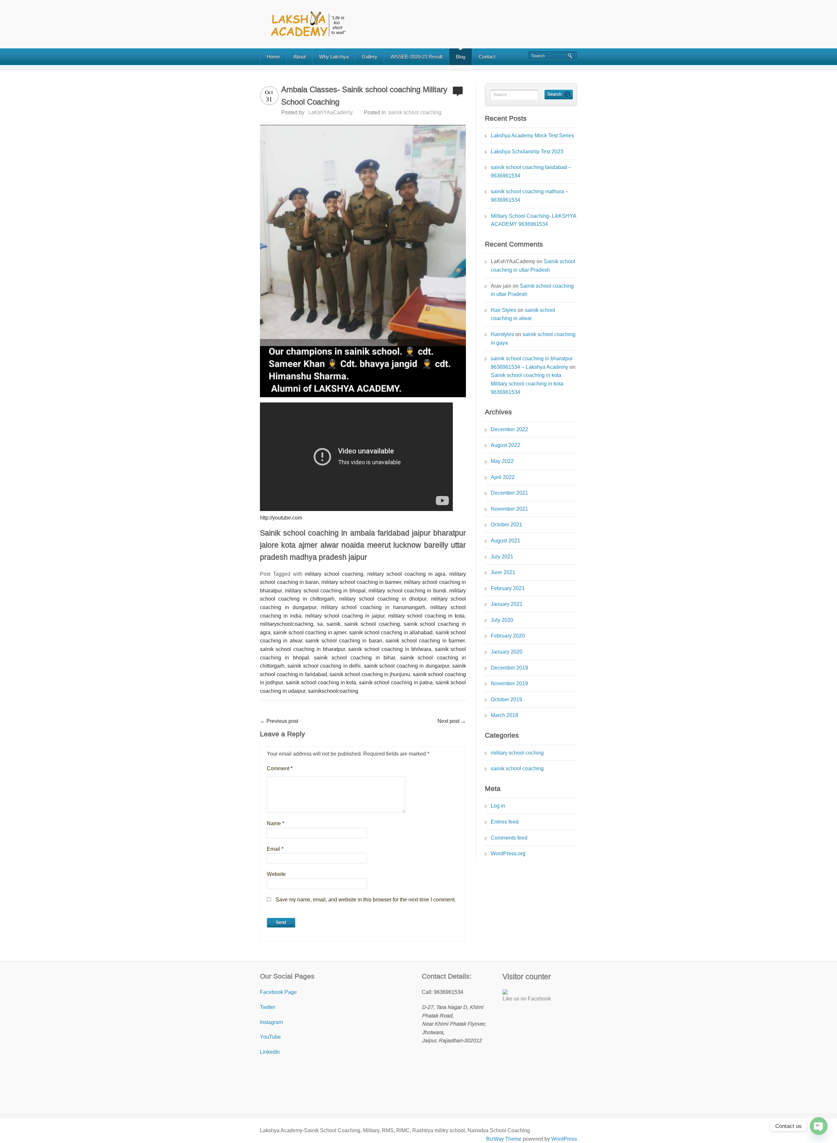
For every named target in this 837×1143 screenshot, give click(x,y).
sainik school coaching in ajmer (309, 632)
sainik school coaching (414, 112)
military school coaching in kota (426, 616)
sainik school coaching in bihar (354, 657)
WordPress (564, 1139)
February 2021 (508, 588)
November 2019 (509, 683)
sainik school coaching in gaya (533, 339)
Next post (451, 721)
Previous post (279, 721)
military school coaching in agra (406, 574)
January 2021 (506, 604)
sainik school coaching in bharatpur (302, 649)
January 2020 (506, 652)
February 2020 (508, 636)
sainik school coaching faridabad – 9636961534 (531, 171)
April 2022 (503, 477)
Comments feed (509, 838)
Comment (280, 768)
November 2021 (509, 509)
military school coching (517, 753)
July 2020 (502, 620)
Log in (498, 806)
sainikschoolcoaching (333, 691)
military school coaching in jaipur (344, 616)
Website (276, 874)
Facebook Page (278, 992)
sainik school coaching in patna (396, 682)
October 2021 (506, 524)
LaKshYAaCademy (330, 112)
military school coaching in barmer (361, 582)
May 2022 (502, 461)
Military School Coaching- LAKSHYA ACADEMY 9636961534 (533, 220)
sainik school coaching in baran (343, 640)
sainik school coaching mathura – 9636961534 (529, 196)
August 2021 (505, 540)
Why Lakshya (334, 57)
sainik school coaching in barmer (425, 640)
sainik (333, 624)
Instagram (271, 1022)
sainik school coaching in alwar (523, 314)
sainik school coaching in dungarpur (406, 666)
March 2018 (504, 715)
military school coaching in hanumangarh (373, 607)
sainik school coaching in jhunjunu (370, 674)
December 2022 (509, 429)
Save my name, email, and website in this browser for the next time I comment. (366, 899)
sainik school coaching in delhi (324, 666)
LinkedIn (270, 1052)
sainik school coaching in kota (321, 682)
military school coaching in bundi (407, 590)
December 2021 (509, 493)
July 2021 (502, 556)
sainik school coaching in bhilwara (389, 649)
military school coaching (334, 574)
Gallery (369, 57)
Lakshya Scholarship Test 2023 (527, 151)
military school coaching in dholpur (382, 599)
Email (275, 849)
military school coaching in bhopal (325, 590)
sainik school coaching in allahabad (391, 632)
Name (275, 823)
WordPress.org (508, 853)
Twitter (267, 1007)
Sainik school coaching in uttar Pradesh (533, 266)
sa (320, 624)
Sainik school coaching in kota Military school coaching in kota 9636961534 (527, 383)
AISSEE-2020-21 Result (416, 57)
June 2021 (503, 572)
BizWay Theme (503, 1139)
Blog (460, 57)
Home (273, 57)
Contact (487, 57)
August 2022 (505, 445)
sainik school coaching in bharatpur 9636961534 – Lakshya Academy (532, 363)
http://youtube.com (281, 517)
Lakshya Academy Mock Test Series (532, 135)
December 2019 (509, 668)
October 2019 (506, 699)
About (299, 57)
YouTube (270, 1037)
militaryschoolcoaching (286, 624)
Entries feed (505, 822)
